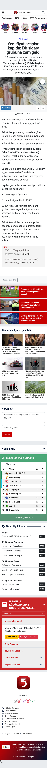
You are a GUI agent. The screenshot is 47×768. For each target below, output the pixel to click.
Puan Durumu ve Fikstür (14, 719)
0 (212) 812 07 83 (30, 637)
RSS (7, 747)
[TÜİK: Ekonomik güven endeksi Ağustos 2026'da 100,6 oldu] (12, 387)
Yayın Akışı (22, 18)
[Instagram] (24, 701)
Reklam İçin (27, 734)
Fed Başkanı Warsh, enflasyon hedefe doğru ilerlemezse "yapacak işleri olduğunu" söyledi (11, 350)
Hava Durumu (10, 711)
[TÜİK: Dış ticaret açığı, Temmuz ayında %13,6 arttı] (12, 363)
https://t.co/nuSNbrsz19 (17, 254)
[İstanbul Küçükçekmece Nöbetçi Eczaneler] (44, 604)
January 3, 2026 (26, 262)
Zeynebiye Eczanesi (14, 651)
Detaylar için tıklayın (24, 517)
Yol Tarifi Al (12, 637)
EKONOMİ (23, 39)
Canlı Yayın (7, 18)
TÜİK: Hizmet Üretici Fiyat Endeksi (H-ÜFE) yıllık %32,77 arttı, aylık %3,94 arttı (34, 374)
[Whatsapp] (32, 701)
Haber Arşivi (10, 727)
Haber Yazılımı (19, 757)
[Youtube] (28, 701)
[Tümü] (44, 449)
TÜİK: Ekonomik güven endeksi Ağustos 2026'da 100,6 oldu (11, 397)
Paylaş (7, 108)
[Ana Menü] (3, 12)
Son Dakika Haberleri (13, 724)
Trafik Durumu (10, 716)
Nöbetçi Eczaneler (12, 708)
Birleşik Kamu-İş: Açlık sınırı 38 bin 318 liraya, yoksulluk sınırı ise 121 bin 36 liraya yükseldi (35, 350)
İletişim (7, 734)
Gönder (7, 434)
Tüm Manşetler (11, 721)
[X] (15, 701)
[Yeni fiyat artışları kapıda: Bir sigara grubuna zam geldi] (23, 91)
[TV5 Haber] (22, 12)
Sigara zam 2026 (10, 280)
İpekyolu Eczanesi (13, 621)
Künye (16, 734)
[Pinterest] (19, 701)
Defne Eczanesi (12, 657)
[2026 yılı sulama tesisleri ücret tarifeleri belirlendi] (35, 387)
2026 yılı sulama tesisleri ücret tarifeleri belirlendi (34, 396)
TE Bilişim (30, 757)
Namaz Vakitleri (11, 713)
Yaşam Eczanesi (12, 664)
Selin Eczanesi (11, 644)
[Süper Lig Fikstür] (44, 526)
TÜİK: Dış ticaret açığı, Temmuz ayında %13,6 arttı (10, 373)
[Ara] (43, 12)
